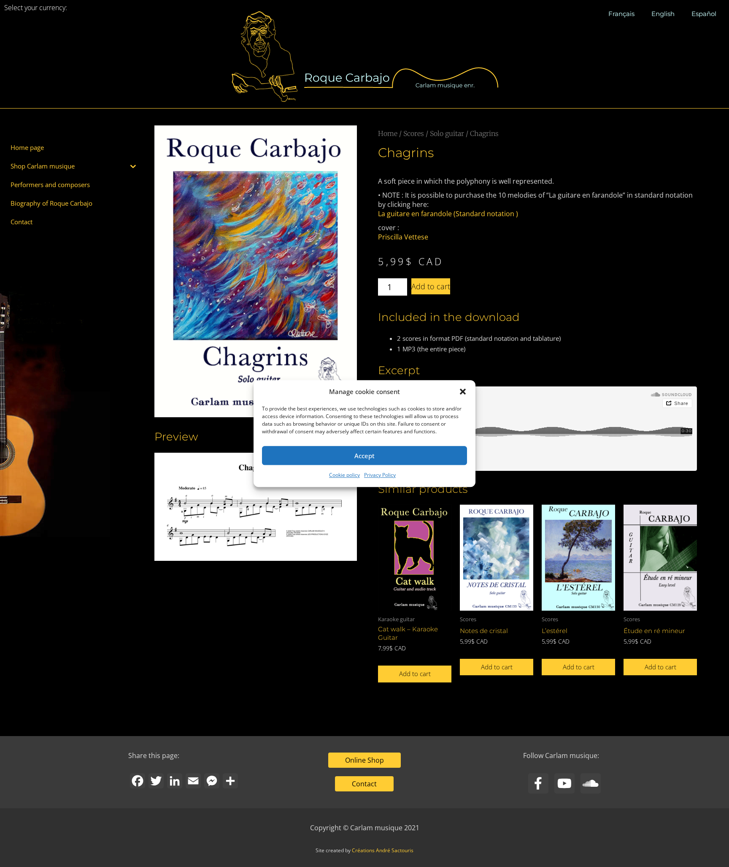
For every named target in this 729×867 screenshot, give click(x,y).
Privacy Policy (380, 475)
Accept (364, 455)
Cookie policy (344, 475)
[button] (463, 391)
